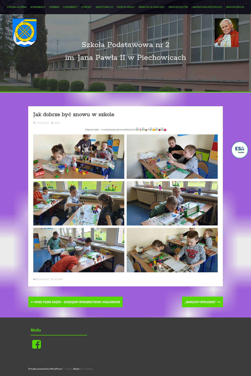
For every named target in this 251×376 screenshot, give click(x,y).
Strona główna (17, 7)
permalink (58, 279)
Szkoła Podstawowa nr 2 (126, 45)
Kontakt (86, 7)
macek (56, 122)
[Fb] (36, 347)
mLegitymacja (104, 7)
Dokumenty (70, 7)
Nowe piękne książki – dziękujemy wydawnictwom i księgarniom (77, 302)
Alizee (76, 368)
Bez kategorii (42, 279)
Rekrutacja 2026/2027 (152, 7)
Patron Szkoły (126, 7)
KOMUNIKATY (38, 7)
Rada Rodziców (178, 7)
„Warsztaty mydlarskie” (200, 302)
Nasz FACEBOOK (235, 7)
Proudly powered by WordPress (45, 368)
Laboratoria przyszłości (207, 7)
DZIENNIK (54, 7)
